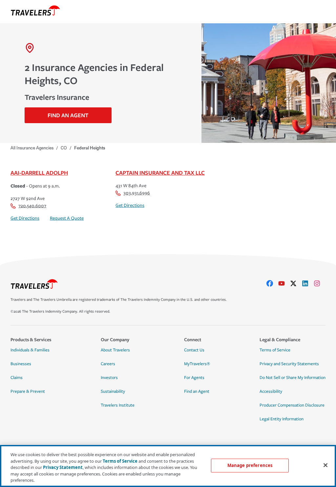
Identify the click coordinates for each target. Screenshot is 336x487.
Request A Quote (67, 218)
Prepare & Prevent (27, 391)
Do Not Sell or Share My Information (293, 377)
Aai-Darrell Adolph (39, 172)
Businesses (20, 363)
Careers (108, 363)
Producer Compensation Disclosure (292, 405)
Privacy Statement (63, 467)
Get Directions (24, 218)
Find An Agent (68, 115)
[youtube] (284, 283)
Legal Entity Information (282, 419)
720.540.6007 (32, 206)
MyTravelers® (197, 363)
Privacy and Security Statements (289, 363)
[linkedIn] (308, 283)
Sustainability (113, 391)
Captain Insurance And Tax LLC (160, 172)
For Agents (194, 377)
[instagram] (320, 283)
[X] (296, 283)
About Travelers (115, 350)
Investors (109, 377)
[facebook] (272, 283)
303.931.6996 (136, 193)
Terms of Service (275, 350)
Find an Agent (196, 391)
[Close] (325, 465)
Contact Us (194, 350)
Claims (16, 377)
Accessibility (271, 391)
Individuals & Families (30, 350)
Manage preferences (249, 465)
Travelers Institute (118, 405)
